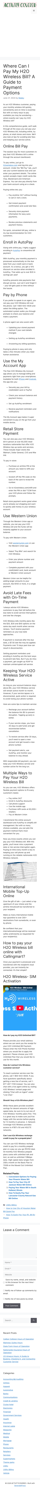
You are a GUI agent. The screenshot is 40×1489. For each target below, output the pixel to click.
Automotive (8, 1390)
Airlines (6, 1383)
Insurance (7, 1423)
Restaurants (8, 1448)
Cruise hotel (8, 1404)
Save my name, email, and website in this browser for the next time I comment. (21, 1282)
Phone (6, 1444)
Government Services (12, 1415)
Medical (6, 1433)
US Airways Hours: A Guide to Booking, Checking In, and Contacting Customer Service (19, 1359)
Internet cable (9, 1426)
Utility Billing (11, 1205)
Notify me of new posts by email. (19, 1299)
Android (32, 379)
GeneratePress (20, 1486)
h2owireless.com (10, 165)
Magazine (7, 1430)
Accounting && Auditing (13, 1379)
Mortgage (7, 1441)
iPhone (22, 379)
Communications (10, 1397)
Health (6, 1419)
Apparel (6, 1386)
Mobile (6, 1437)
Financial (7, 1412)
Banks (5, 1394)
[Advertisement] (20, 37)
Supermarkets (9, 1459)
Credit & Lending (10, 1401)
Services (6, 1455)
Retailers (7, 1451)
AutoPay (16, 250)
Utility (5, 1466)
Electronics (7, 1408)
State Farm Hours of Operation (16, 1346)
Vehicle (6, 1473)
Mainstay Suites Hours (13, 1343)
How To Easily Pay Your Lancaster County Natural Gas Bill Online (22, 1195)
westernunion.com (21, 543)
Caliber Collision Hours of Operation (18, 1339)
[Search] (34, 1320)
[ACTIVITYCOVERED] (20, 5)
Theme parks (8, 1462)
